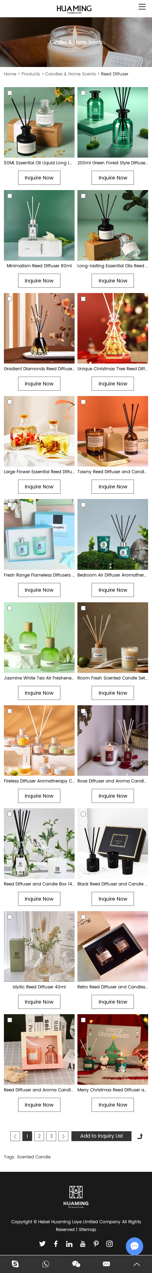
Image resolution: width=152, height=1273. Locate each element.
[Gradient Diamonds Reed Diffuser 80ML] (39, 328)
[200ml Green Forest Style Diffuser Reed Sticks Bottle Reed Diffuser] (112, 122)
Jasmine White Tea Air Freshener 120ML (39, 678)
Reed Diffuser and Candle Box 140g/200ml (39, 884)
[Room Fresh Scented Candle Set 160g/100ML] (112, 637)
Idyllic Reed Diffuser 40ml (39, 987)
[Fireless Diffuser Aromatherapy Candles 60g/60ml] (39, 740)
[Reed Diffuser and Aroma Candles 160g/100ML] (39, 1049)
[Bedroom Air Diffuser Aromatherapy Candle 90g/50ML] (112, 534)
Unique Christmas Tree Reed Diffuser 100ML (112, 369)
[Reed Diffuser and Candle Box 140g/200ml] (39, 843)
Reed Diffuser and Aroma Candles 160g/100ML (39, 1090)
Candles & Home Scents (70, 74)
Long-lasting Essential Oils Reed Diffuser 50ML (112, 266)
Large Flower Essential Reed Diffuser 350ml (39, 472)
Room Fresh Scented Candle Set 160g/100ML (112, 678)
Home (10, 74)
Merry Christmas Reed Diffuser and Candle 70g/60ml (112, 1090)
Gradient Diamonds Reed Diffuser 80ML (39, 369)
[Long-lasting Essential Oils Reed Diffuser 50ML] (112, 225)
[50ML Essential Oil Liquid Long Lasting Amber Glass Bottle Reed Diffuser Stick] (39, 122)
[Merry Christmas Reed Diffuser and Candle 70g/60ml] (112, 1049)
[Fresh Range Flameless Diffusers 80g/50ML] (39, 534)
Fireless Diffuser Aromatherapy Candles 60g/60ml (39, 781)
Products (31, 74)
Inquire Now (39, 178)
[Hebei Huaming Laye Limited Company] (74, 10)
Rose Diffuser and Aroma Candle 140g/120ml (112, 781)
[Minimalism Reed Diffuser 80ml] (39, 225)
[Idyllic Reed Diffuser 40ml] (39, 946)
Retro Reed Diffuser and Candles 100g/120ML (112, 987)
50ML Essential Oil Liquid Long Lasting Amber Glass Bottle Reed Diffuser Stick (39, 163)
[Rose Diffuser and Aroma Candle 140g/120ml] (112, 740)
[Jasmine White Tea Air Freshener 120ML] (39, 637)
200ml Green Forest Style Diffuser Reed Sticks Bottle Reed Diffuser (112, 163)
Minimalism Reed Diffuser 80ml (39, 266)
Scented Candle (34, 1157)
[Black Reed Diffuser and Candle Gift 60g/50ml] (112, 843)
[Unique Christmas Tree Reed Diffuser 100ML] (112, 328)
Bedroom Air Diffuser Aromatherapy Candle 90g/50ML (112, 575)
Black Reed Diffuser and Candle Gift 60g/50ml (112, 884)
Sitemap (87, 1229)
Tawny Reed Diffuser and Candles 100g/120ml (112, 472)
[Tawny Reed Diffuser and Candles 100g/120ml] (112, 431)
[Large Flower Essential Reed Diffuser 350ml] (39, 431)
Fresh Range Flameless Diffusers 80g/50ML (39, 575)
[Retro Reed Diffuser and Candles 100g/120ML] (112, 946)
